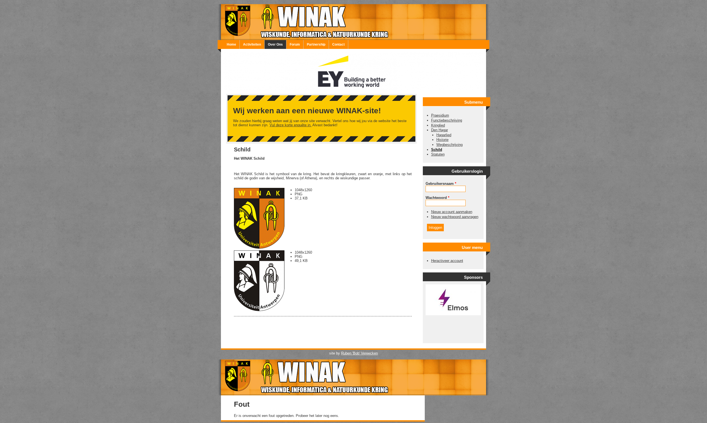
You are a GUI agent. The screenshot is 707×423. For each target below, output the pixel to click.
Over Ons (275, 44)
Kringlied (438, 125)
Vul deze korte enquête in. (291, 125)
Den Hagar (439, 130)
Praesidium (440, 115)
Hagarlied (443, 135)
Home (231, 44)
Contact (338, 44)
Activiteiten (252, 44)
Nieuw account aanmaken (451, 212)
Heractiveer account (447, 261)
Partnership (316, 44)
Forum (295, 44)
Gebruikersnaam (441, 184)
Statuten (438, 154)
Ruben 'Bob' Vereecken (359, 353)
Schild (436, 150)
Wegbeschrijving (449, 145)
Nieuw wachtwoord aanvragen (454, 217)
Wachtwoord (437, 198)
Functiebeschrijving (446, 120)
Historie (442, 140)
